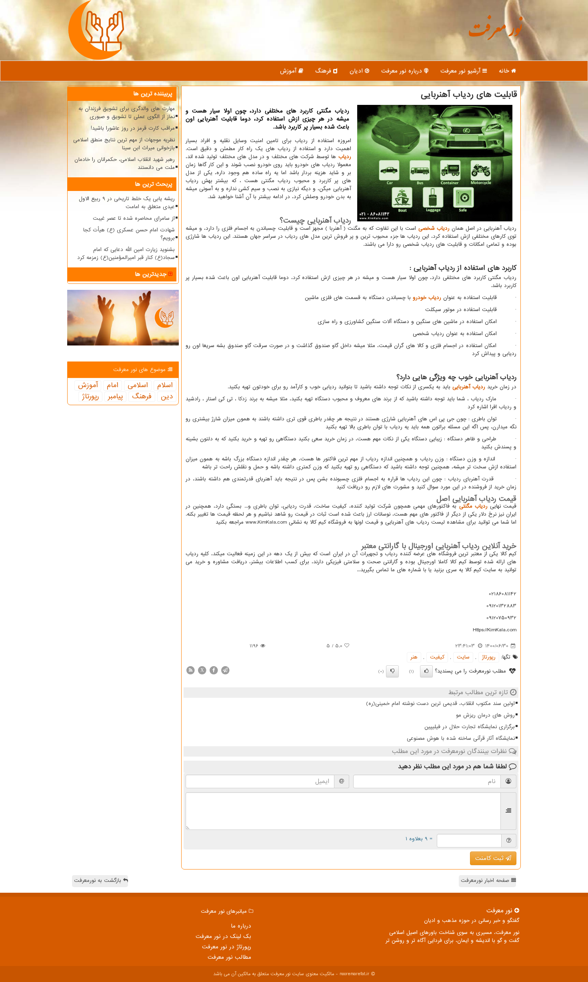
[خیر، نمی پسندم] (392, 671)
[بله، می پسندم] (426, 671)
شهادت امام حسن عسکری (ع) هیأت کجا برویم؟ (129, 234)
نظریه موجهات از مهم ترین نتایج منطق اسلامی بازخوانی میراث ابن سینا (124, 144)
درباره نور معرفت (402, 70)
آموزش (289, 70)
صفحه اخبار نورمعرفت (486, 880)
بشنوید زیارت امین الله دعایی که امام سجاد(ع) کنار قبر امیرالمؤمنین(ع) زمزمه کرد (126, 253)
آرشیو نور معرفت (461, 70)
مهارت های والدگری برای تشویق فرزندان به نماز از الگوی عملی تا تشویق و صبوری (126, 112)
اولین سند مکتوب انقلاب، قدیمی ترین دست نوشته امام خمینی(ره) (440, 703)
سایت (463, 657)
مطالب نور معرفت (229, 957)
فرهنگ (324, 70)
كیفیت (437, 657)
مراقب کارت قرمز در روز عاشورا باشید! (133, 128)
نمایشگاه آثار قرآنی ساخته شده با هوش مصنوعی (461, 738)
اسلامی (138, 385)
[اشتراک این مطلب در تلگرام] (225, 670)
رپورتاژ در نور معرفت (226, 946)
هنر (414, 657)
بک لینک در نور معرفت (223, 936)
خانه (505, 70)
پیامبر (115, 397)
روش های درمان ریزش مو (485, 715)
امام (112, 385)
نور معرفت (495, 34)
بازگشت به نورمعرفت (98, 880)
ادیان (357, 70)
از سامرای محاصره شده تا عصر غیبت (134, 218)
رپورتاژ (489, 657)
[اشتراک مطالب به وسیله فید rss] (190, 670)
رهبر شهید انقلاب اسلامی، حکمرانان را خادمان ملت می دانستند (124, 163)
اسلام (165, 385)
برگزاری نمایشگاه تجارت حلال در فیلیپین (469, 727)
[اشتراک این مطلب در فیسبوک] (213, 670)
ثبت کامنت (490, 858)
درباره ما (241, 926)
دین (167, 397)
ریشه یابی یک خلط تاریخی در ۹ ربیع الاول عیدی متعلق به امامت (127, 203)
